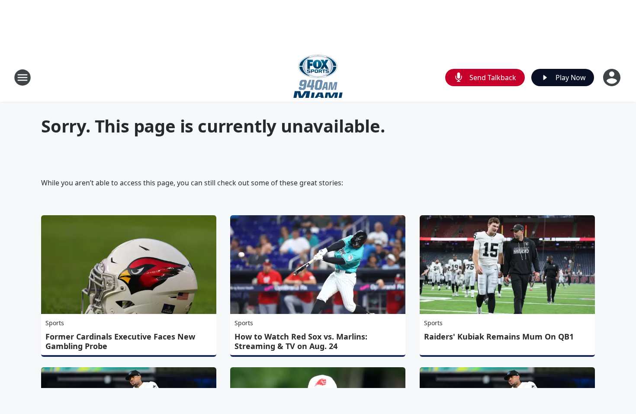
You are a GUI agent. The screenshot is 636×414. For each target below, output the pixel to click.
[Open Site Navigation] (22, 77)
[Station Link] (318, 77)
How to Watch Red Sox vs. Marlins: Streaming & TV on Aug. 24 (300, 341)
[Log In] (612, 77)
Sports (54, 323)
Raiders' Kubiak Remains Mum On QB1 (499, 336)
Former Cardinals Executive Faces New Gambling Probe (120, 341)
